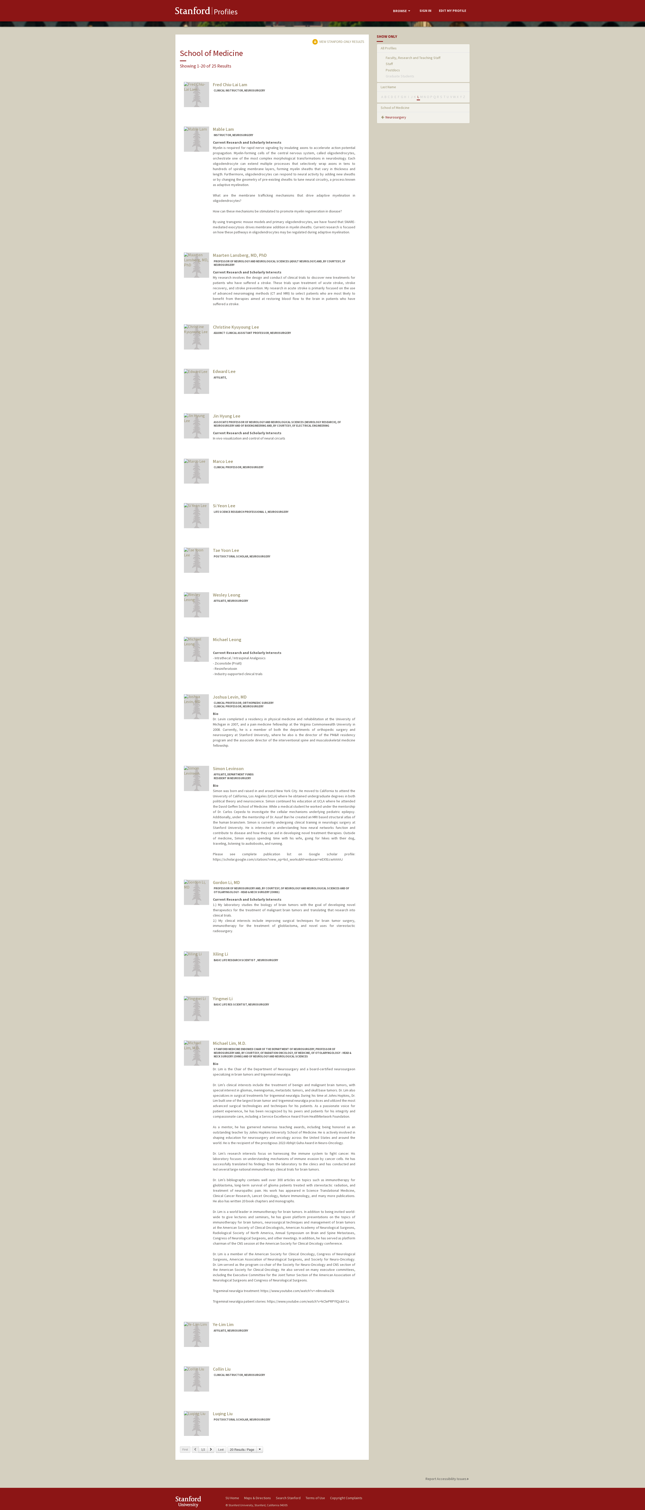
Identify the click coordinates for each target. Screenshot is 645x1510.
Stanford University (196, 1501)
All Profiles (389, 48)
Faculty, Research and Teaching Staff (413, 57)
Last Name (388, 87)
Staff (389, 63)
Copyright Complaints (346, 1498)
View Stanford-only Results (341, 41)
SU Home (232, 1498)
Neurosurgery (395, 117)
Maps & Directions (257, 1498)
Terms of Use (315, 1498)
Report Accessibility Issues (446, 1478)
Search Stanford (288, 1498)
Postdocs (393, 70)
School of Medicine (395, 107)
